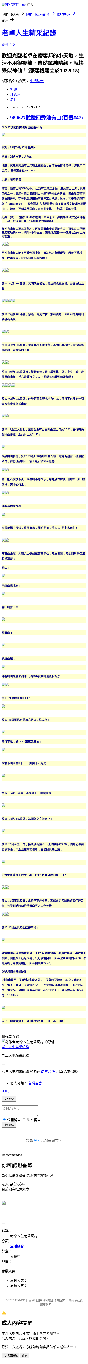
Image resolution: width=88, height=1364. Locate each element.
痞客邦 (46, 1071)
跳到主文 (8, 45)
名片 (13, 99)
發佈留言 (9, 1125)
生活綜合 (37, 81)
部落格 (15, 94)
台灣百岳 (35, 1083)
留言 (55, 1071)
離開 (24, 1355)
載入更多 (9, 1099)
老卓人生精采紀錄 (29, 33)
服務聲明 (45, 1304)
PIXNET (20, 1300)
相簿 (13, 89)
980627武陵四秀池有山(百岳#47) (46, 117)
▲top (5, 1091)
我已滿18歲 (10, 1355)
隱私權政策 (76, 1300)
